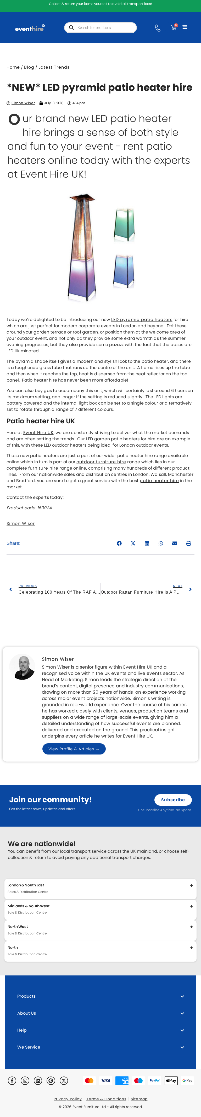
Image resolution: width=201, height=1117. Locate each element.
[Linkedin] (38, 1081)
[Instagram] (25, 1081)
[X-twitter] (64, 1081)
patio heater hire (159, 481)
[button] (119, 543)
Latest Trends (54, 67)
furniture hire (43, 468)
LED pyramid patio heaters (141, 320)
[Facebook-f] (12, 1081)
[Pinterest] (51, 1081)
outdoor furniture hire (101, 462)
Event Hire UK (38, 433)
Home (13, 67)
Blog (29, 67)
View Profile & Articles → (74, 749)
